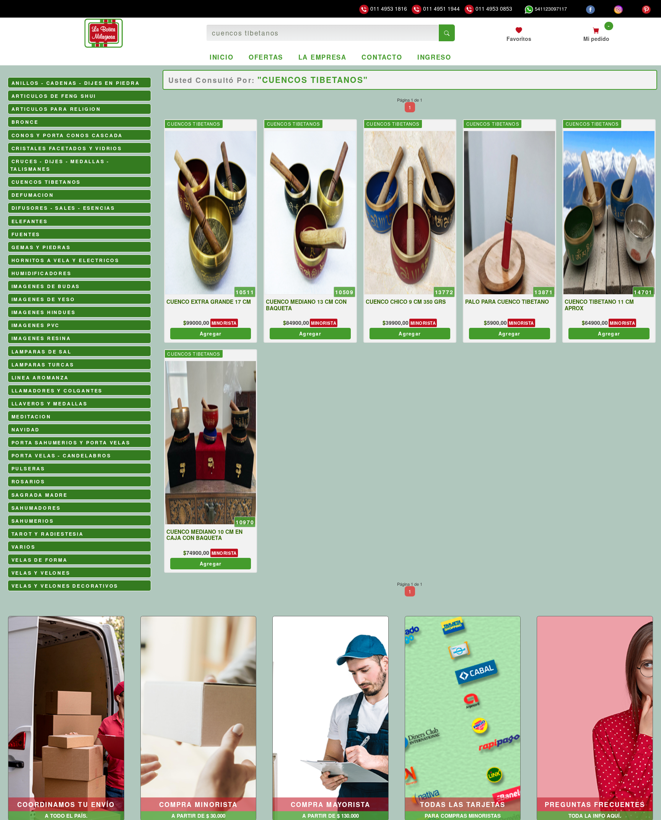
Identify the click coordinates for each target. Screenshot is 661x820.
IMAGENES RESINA (41, 338)
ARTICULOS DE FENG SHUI (53, 95)
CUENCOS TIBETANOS (46, 181)
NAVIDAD (25, 429)
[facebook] (590, 8)
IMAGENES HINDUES (43, 312)
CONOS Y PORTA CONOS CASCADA (67, 135)
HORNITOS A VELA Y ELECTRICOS (65, 260)
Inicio (221, 57)
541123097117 (550, 8)
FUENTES (26, 234)
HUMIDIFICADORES (41, 273)
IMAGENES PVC (35, 325)
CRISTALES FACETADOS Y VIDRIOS (66, 148)
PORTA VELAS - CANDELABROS (61, 455)
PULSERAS (28, 468)
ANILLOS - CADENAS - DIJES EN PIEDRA (75, 82)
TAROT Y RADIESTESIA (47, 533)
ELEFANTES (29, 221)
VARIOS (23, 546)
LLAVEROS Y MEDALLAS (49, 403)
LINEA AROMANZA (40, 377)
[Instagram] (618, 8)
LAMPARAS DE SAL (41, 351)
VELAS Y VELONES (40, 572)
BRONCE (25, 121)
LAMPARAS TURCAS (42, 364)
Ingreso (434, 57)
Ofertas (266, 57)
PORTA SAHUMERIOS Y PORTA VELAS (70, 442)
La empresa (322, 57)
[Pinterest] (646, 8)
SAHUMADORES (36, 507)
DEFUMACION (32, 194)
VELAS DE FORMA (39, 559)
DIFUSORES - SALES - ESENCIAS (63, 207)
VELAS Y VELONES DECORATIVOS (65, 585)
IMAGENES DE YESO (43, 299)
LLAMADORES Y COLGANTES (57, 390)
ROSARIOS (28, 481)
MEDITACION (31, 416)
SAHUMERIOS (32, 520)
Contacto (381, 57)
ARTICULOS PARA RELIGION (56, 108)
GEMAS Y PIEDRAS (41, 247)
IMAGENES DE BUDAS (45, 286)
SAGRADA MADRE (39, 494)
